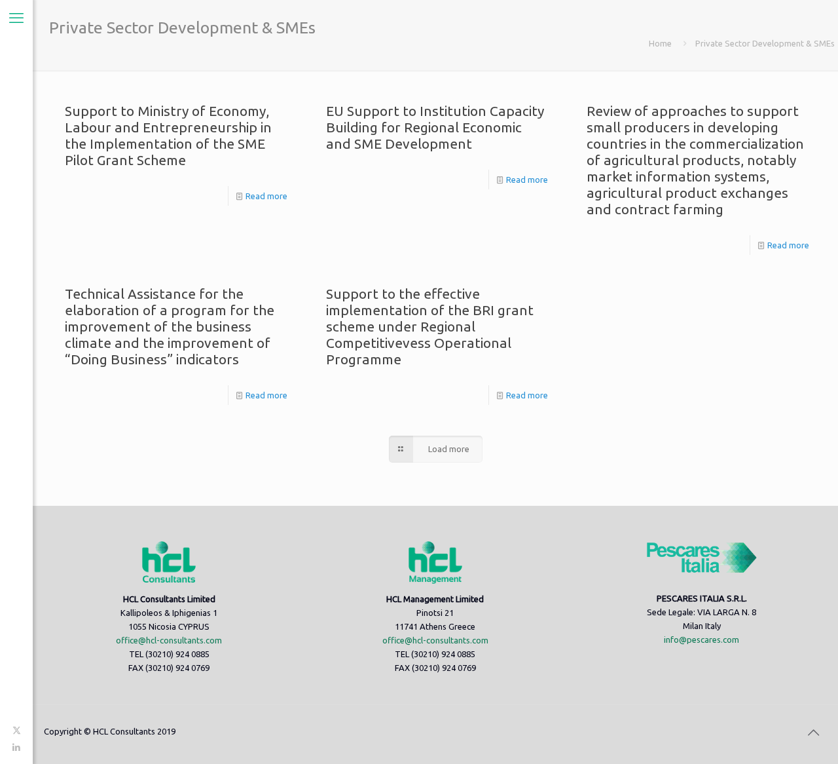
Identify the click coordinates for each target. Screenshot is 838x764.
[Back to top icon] (813, 732)
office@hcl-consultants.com (169, 640)
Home (660, 43)
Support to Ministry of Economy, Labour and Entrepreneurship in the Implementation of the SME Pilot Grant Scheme (168, 135)
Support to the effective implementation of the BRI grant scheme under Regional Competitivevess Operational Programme (430, 326)
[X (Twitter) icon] (16, 730)
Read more (266, 196)
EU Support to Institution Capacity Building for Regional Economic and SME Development (435, 127)
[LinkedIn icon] (16, 747)
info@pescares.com (701, 639)
